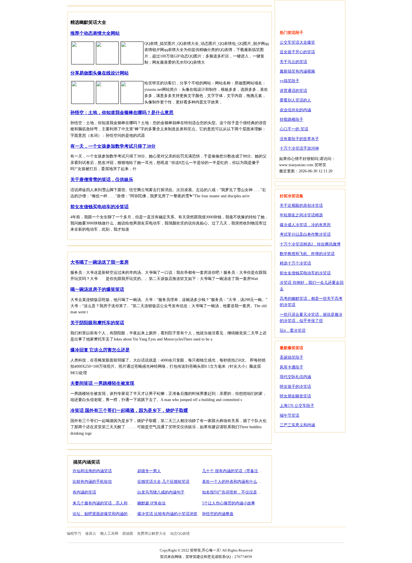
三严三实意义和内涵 (297, 425)
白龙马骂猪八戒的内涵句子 (160, 492)
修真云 (90, 533)
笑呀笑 (310, 11)
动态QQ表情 (180, 533)
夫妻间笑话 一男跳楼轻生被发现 (102, 383)
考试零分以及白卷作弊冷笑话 (305, 234)
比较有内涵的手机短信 (92, 481)
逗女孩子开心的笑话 (297, 52)
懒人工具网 (109, 533)
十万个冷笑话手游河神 (299, 148)
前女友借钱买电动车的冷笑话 (99, 206)
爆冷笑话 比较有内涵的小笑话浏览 (167, 514)
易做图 (127, 533)
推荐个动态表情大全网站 (95, 33)
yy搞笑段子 (289, 81)
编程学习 (74, 533)
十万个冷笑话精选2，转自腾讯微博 (310, 244)
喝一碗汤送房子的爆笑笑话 (97, 289)
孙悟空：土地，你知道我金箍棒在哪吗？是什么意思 (121, 112)
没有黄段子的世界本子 (299, 139)
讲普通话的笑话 (293, 91)
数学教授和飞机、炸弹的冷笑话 (307, 254)
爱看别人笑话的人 (295, 100)
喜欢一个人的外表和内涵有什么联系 (233, 481)
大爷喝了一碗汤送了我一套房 (99, 262)
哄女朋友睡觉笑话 (295, 396)
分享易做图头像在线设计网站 (99, 73)
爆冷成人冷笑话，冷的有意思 (305, 225)
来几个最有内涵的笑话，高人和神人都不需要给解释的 (120, 503)
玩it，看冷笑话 (292, 330)
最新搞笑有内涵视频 (297, 71)
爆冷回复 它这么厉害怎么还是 (100, 349)
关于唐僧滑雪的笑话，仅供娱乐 (101, 179)
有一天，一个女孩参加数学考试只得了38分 (113, 146)
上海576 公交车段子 (297, 406)
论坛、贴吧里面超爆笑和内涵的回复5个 (107, 514)
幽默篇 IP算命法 (151, 503)
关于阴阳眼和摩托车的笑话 (97, 322)
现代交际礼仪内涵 (295, 377)
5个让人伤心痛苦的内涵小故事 (228, 503)
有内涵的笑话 (84, 492)
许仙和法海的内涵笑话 (92, 471)
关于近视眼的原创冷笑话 (301, 205)
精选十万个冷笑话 (295, 263)
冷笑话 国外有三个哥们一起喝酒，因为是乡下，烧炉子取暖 (129, 410)
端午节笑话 (289, 415)
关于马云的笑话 (293, 62)
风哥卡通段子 (291, 367)
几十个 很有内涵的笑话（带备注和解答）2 (239, 471)
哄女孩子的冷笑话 (295, 386)
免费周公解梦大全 (151, 533)
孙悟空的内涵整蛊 (217, 514)
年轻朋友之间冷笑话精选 (301, 215)
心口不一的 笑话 (294, 129)
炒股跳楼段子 (291, 119)
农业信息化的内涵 (295, 110)
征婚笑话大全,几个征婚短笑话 (163, 481)
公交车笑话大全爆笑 (297, 42)
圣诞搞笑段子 (291, 357)
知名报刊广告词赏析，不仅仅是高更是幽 (237, 492)
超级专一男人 (149, 471)
